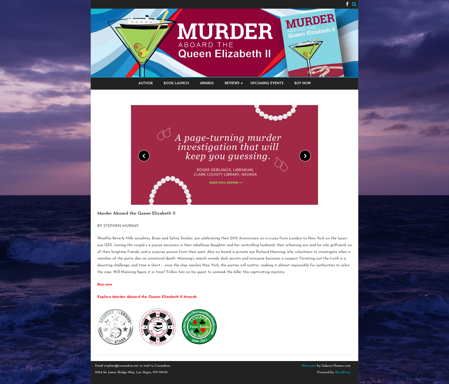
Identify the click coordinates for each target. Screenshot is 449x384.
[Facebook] (347, 4)
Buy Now (302, 83)
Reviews (232, 83)
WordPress (342, 372)
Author (145, 83)
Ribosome (309, 366)
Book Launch (176, 83)
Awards (207, 83)
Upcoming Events (266, 83)
